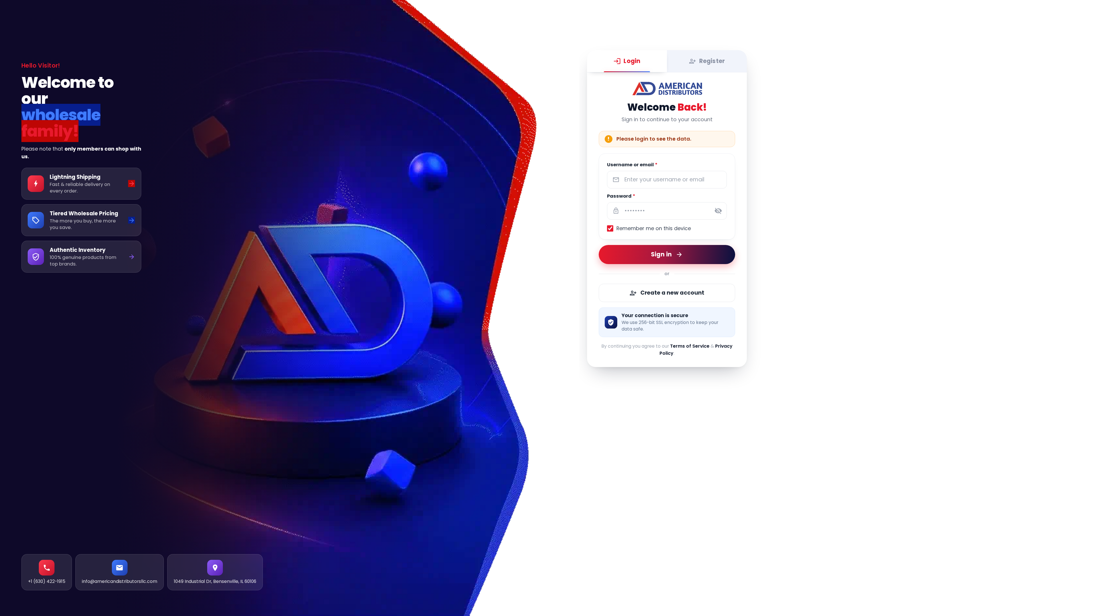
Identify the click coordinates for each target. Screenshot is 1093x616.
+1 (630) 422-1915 (46, 581)
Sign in (661, 254)
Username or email (632, 164)
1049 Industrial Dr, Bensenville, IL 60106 (215, 581)
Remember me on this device (653, 228)
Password (621, 196)
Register (712, 61)
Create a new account (673, 292)
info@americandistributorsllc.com (119, 581)
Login (632, 61)
